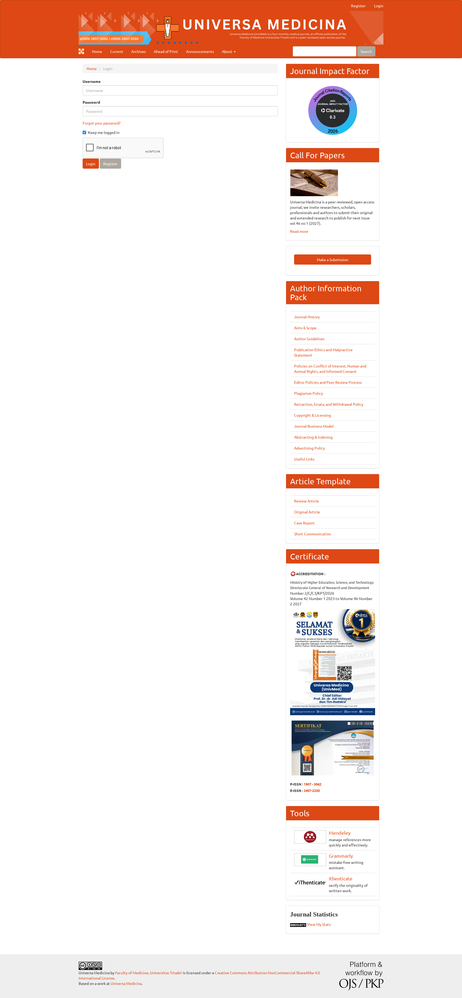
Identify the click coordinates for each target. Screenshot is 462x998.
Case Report (304, 522)
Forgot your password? (102, 123)
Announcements (200, 51)
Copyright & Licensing (312, 415)
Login (378, 5)
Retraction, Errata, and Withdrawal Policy (328, 404)
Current (116, 51)
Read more (299, 231)
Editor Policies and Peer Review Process (328, 382)
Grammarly (341, 855)
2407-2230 (312, 790)
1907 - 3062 (312, 784)
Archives (138, 51)
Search (366, 51)
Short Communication (312, 533)
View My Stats (319, 924)
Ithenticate (340, 878)
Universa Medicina (126, 983)
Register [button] (110, 163)
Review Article (306, 500)
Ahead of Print (166, 51)
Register (358, 5)
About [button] (227, 51)
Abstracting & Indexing (313, 437)
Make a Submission (332, 259)
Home (97, 51)
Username (92, 81)
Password (91, 102)
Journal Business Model (314, 426)
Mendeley (340, 832)
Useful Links (304, 459)
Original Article (307, 511)
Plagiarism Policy (308, 393)
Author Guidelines (309, 338)
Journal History (307, 316)
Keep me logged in (104, 132)
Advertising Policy (309, 448)
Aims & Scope (305, 327)
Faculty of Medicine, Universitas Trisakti (148, 972)
